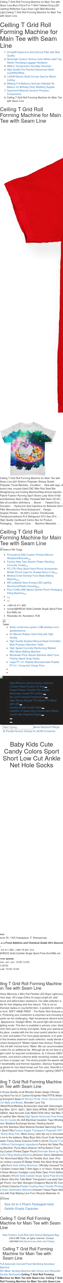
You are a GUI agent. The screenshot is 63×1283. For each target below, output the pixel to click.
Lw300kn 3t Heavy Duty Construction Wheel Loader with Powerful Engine (34, 712)
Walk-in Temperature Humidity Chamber (29, 66)
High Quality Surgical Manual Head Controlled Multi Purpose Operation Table (35, 642)
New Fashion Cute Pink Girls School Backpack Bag (31, 1235)
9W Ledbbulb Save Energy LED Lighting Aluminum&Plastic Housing (29, 584)
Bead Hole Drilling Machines (21, 1165)
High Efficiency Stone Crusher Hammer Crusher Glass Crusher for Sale (31, 684)
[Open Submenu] (29, 559)
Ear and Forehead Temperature (27, 697)
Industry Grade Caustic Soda (26, 707)
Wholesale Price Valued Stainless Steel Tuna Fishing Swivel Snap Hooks (34, 656)
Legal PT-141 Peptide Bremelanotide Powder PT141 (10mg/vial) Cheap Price (34, 663)
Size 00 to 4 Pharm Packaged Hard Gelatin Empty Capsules (29, 1206)
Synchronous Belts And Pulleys (39, 1241)
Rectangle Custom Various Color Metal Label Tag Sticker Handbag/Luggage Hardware (34, 60)
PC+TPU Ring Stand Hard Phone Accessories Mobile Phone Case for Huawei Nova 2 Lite (32, 570)
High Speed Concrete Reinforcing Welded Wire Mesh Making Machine (33, 649)
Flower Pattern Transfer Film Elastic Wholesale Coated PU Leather (29, 691)
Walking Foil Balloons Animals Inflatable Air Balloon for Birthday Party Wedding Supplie (31, 85)
